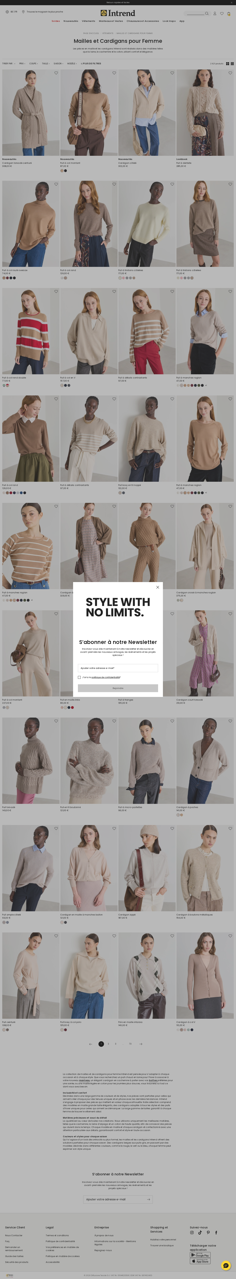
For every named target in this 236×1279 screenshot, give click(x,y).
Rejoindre (118, 688)
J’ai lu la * (101, 677)
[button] (226, 1265)
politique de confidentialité (106, 677)
